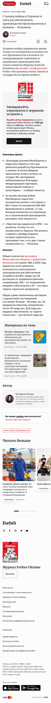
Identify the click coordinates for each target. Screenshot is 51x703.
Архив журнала (10, 636)
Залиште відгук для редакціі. (18, 420)
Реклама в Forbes (11, 641)
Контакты (8, 588)
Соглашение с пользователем (17, 592)
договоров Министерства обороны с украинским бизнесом (24, 259)
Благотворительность (13, 646)
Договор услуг (9, 602)
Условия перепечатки (13, 611)
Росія (6, 430)
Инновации (9, 347)
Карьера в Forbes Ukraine (14, 597)
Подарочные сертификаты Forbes (19, 651)
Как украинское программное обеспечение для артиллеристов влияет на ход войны (18, 337)
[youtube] (27, 531)
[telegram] (21, 531)
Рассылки (7, 616)
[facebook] (10, 531)
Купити (19, 141)
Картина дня (10, 376)
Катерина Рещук (18, 33)
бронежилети (24, 430)
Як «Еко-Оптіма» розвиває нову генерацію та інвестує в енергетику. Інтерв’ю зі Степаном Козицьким (18, 489)
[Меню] (46, 3)
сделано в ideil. (39, 697)
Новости (6, 12)
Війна (13, 430)
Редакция (7, 630)
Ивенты (6, 607)
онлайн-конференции (33, 68)
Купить (10, 573)
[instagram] (15, 531)
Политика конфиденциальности (19, 621)
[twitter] (4, 531)
